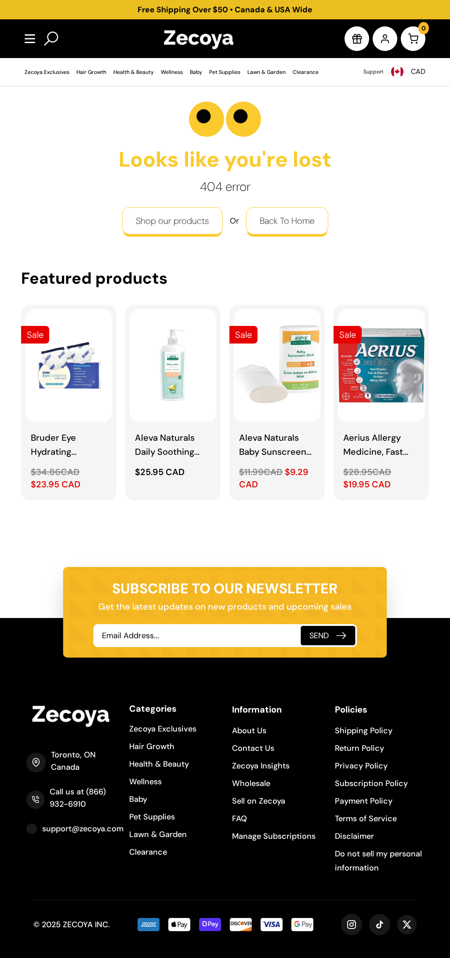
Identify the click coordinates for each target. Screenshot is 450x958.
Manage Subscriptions (274, 836)
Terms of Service (366, 818)
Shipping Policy (363, 730)
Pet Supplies (224, 72)
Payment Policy (363, 801)
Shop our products (172, 221)
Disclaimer (354, 836)
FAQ (239, 818)
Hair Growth (91, 72)
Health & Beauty (133, 72)
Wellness (172, 72)
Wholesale (251, 783)
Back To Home (287, 221)
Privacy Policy (361, 766)
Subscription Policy (371, 783)
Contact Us (253, 748)
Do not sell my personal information (378, 860)
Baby (196, 72)
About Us (249, 730)
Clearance (306, 72)
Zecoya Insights (261, 766)
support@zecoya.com (82, 828)
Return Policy (359, 748)
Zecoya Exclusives (47, 72)
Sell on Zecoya (258, 801)
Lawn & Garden (266, 72)
